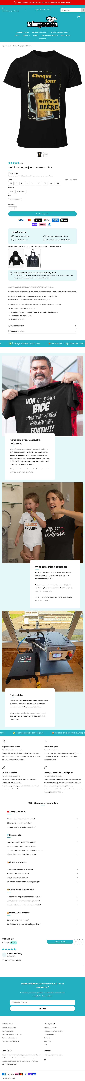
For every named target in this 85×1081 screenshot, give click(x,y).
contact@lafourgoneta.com (10, 11)
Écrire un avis (60, 942)
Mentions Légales (8, 1031)
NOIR (11, 191)
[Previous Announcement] (25, 9)
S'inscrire (42, 1008)
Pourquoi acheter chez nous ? (54, 1031)
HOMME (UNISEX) (15, 199)
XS (11, 183)
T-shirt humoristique (59, 32)
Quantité (11, 205)
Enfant (25, 35)
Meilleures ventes (22, 32)
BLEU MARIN (20, 191)
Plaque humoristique (50, 35)
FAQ (45, 1045)
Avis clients (65, 35)
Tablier (35, 35)
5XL (58, 183)
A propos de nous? (50, 1028)
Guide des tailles (71, 179)
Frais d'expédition (24, 176)
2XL (39, 183)
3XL (45, 183)
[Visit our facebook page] (2, 8)
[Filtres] (76, 941)
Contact (42, 39)
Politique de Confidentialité (11, 1041)
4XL (51, 183)
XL (32, 183)
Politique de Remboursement (12, 1034)
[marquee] (42, 343)
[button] (14, 163)
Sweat (17, 35)
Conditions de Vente (9, 1028)
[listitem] (42, 2)
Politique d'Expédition (9, 1038)
